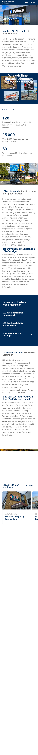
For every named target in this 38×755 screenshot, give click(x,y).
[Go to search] (31, 2)
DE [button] (28, 2)
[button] (34, 507)
